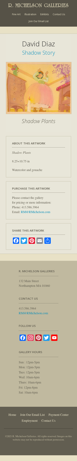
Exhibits (44, 14)
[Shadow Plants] (38, 116)
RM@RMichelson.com (35, 212)
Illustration (30, 14)
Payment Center (59, 414)
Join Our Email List (39, 21)
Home (12, 414)
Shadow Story (38, 52)
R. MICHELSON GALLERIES (38, 5)
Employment (30, 420)
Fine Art (16, 14)
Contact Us (59, 14)
